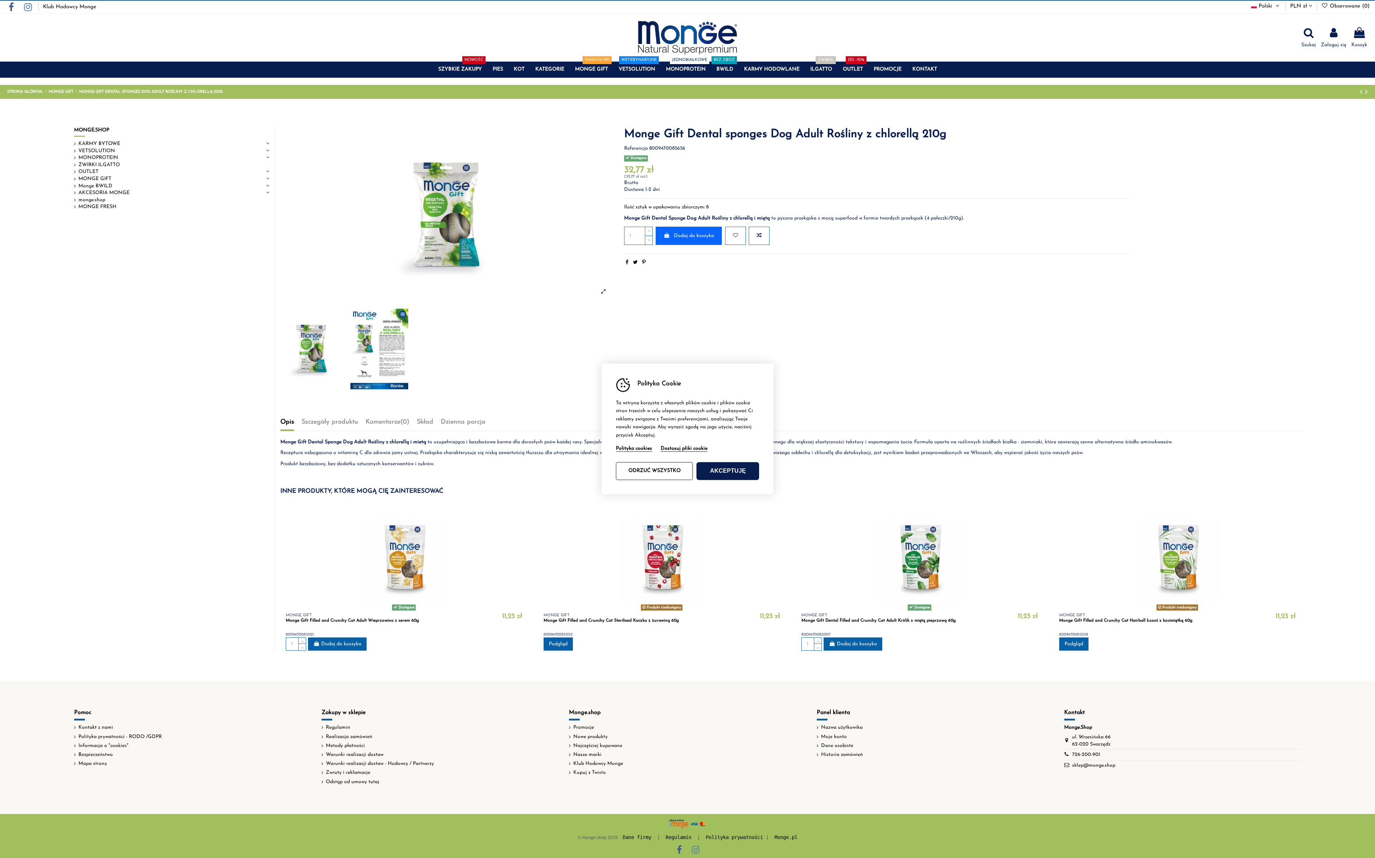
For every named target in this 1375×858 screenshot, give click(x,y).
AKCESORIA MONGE (104, 193)
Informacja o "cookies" (103, 745)
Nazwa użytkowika (842, 727)
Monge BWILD (95, 186)
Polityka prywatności (734, 837)
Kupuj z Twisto (589, 772)
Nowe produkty (590, 736)
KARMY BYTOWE (99, 143)
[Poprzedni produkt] (1362, 92)
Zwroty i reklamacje (348, 772)
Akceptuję (728, 471)
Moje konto (834, 736)
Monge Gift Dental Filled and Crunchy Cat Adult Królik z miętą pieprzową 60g (878, 620)
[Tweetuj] (635, 262)
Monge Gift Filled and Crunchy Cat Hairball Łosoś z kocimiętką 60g (1125, 620)
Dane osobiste (837, 745)
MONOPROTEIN (98, 157)
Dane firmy (637, 837)
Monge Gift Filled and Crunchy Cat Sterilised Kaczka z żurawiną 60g (611, 620)
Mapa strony (92, 763)
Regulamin (338, 727)
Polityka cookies (634, 449)
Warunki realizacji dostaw (354, 754)
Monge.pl (786, 837)
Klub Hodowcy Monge (69, 7)
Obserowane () (1349, 6)
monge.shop (91, 200)
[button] (460, 70)
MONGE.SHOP (91, 130)
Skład (425, 422)
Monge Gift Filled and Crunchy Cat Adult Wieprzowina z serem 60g (352, 620)
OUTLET (88, 171)
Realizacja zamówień (349, 736)
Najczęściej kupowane (597, 745)
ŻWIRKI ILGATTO (99, 165)
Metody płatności (345, 745)
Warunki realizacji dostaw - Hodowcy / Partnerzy (380, 763)
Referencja (636, 148)
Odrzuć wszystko (654, 471)
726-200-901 (1086, 754)
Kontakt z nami (95, 727)
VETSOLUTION (96, 151)
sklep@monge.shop (1093, 765)
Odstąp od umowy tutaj (352, 782)
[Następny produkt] (1366, 92)
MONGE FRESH (97, 206)
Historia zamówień (842, 754)
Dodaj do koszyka (694, 235)
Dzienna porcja (463, 422)
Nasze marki (587, 754)
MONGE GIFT (94, 179)
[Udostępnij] (627, 262)
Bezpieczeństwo (95, 754)
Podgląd (558, 644)
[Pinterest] (644, 262)
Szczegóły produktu (329, 422)
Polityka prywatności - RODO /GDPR (120, 736)
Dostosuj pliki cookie (684, 449)
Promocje (583, 727)
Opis (287, 422)
